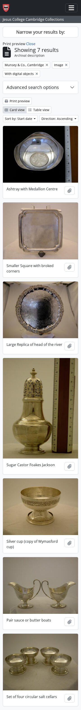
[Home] (8, 8)
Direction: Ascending (57, 118)
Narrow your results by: (40, 32)
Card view (17, 110)
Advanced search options (33, 87)
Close (30, 43)
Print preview (19, 101)
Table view (40, 110)
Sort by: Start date (19, 118)
